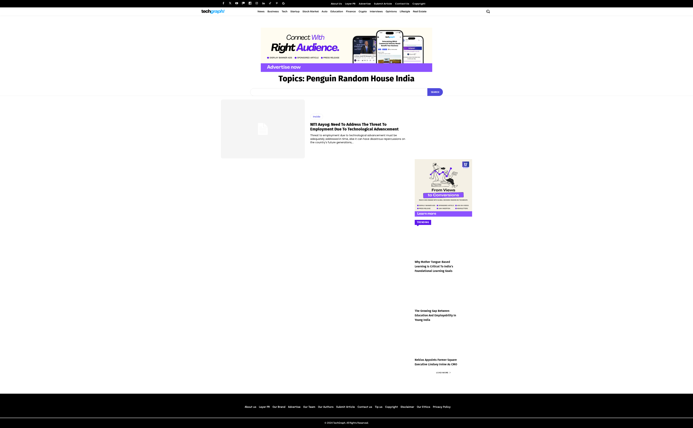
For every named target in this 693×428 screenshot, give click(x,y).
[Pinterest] (276, 3)
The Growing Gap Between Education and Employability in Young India (435, 315)
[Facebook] (223, 3)
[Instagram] (256, 3)
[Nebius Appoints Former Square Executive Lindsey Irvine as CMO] (443, 345)
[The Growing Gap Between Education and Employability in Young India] (443, 296)
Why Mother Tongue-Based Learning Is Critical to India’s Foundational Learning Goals (434, 266)
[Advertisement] (443, 122)
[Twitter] (230, 3)
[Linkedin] (263, 3)
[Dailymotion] (250, 3)
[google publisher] (283, 3)
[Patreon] (243, 3)
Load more (442, 372)
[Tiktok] (270, 3)
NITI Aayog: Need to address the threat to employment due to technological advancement (354, 127)
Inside (316, 116)
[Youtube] (236, 3)
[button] (488, 11)
